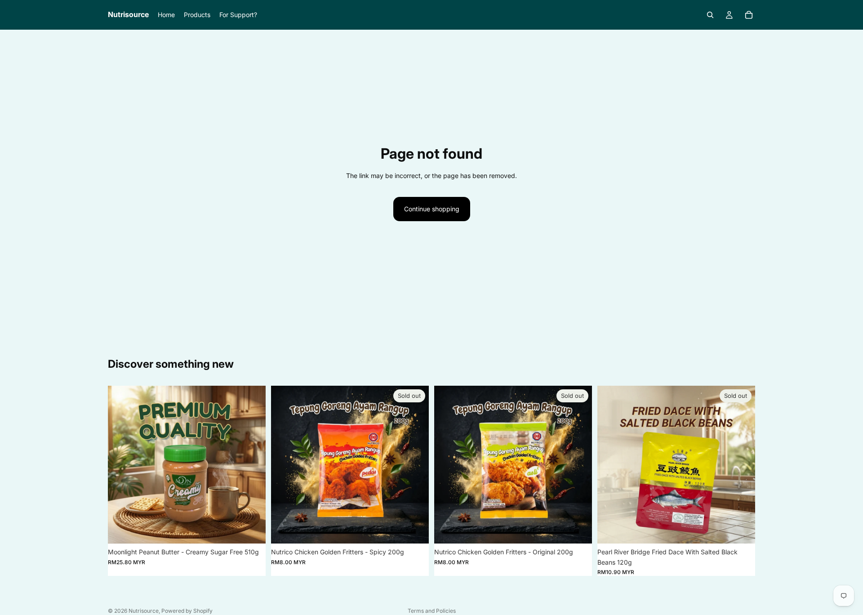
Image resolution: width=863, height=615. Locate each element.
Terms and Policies (432, 610)
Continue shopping (431, 209)
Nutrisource (144, 610)
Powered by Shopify (187, 610)
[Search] (710, 15)
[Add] (252, 530)
